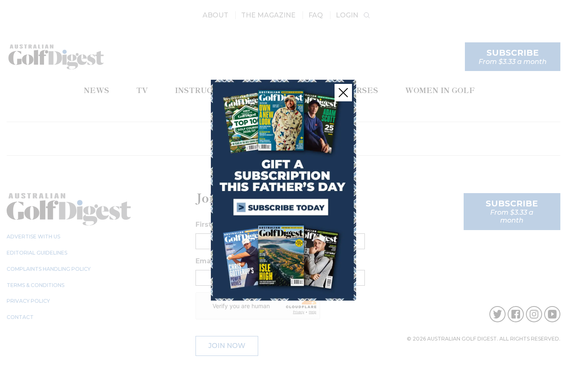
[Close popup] (343, 92)
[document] (283, 190)
